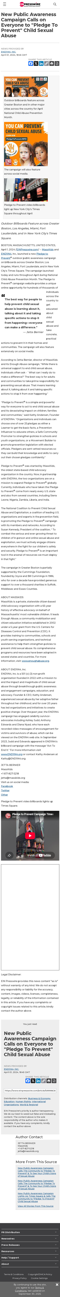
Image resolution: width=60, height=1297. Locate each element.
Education (9, 1101)
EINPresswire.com (27, 249)
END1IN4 (6, 253)
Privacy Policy (20, 1278)
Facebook (7, 786)
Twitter (5, 790)
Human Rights (23, 1101)
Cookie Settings (39, 1278)
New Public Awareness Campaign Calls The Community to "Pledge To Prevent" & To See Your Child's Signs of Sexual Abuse (37, 1172)
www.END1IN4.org (11, 754)
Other (4, 794)
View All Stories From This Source (35, 1206)
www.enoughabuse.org (35, 661)
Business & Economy (39, 1098)
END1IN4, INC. (8, 52)
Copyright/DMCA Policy (40, 1274)
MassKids (48, 249)
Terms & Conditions (14, 1274)
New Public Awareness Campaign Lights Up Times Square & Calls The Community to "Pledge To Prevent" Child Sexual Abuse (36, 1197)
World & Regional (29, 1104)
